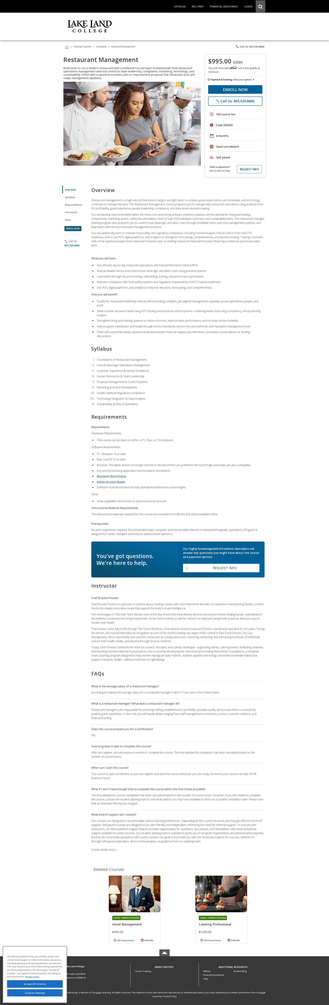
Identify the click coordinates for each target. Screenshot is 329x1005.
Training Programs (82, 46)
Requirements (73, 204)
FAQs (68, 219)
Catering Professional (215, 924)
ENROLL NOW (235, 89)
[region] (35, 974)
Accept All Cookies (35, 983)
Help (205, 978)
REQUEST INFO (249, 169)
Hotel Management (127, 924)
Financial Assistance (213, 974)
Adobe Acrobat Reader (111, 482)
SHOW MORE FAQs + (104, 850)
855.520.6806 (72, 245)
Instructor (71, 212)
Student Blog (240, 971)
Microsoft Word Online (111, 476)
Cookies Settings (35, 992)
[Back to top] (164, 966)
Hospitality (101, 46)
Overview (70, 189)
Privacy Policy (170, 996)
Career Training (143, 971)
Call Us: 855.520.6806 (250, 46)
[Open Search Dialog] (260, 6)
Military (207, 971)
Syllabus (70, 197)
